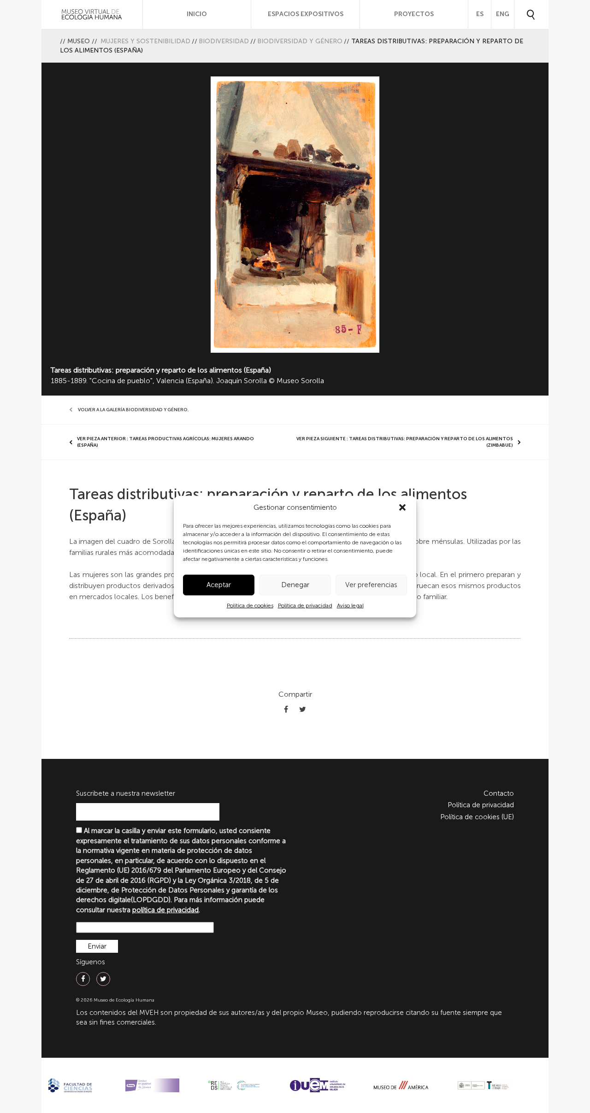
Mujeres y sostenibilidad (145, 41)
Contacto (499, 793)
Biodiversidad (224, 41)
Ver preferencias (371, 585)
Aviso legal (350, 605)
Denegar (295, 585)
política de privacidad (165, 910)
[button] (402, 507)
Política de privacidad (305, 605)
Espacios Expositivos (305, 14)
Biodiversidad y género (299, 41)
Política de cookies (250, 605)
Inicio (197, 14)
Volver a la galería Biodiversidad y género (133, 410)
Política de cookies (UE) (477, 817)
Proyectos (414, 14)
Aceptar (218, 585)
